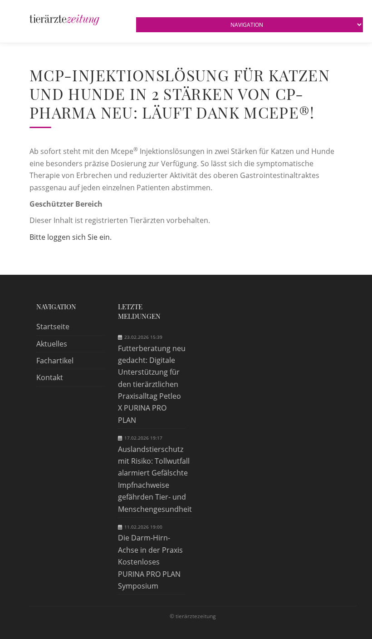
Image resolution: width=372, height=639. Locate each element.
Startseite (52, 327)
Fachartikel (54, 361)
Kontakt (49, 377)
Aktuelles (51, 344)
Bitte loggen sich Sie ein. (70, 237)
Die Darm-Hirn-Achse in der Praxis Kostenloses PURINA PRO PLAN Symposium (150, 562)
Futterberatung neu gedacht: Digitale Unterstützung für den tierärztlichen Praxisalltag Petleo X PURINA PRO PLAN (152, 384)
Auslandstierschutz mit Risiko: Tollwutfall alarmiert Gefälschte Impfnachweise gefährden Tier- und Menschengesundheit (155, 479)
